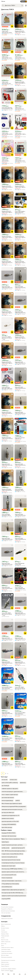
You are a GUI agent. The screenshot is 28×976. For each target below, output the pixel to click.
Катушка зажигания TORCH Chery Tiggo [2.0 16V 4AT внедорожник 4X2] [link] (20, 237)
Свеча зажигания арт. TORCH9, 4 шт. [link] (20, 438)
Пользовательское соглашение (8, 960)
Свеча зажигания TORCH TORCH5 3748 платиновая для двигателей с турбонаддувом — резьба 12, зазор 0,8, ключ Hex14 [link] (20, 588)
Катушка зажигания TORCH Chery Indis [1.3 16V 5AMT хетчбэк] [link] (7, 413)
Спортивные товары (5, 949)
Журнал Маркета (5, 966)
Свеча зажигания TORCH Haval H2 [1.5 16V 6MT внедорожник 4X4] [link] (20, 464)
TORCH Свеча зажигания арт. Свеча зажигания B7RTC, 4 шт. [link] (20, 160)
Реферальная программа (6, 918)
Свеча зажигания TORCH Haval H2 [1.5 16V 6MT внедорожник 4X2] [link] (20, 312)
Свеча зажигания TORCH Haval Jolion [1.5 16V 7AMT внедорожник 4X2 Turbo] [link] (7, 638)
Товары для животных (6, 951)
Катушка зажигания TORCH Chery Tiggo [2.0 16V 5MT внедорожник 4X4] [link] (20, 186)
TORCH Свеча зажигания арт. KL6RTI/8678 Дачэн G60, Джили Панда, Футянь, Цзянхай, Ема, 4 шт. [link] (7, 160)
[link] (4, 779)
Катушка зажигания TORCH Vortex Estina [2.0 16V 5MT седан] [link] (7, 438)
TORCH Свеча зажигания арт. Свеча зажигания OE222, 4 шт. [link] (7, 57)
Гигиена (3, 930)
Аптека (2, 937)
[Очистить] (22, 5)
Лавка (8, 974)
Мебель (3, 926)
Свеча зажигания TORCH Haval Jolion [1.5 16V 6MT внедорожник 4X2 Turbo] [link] (20, 362)
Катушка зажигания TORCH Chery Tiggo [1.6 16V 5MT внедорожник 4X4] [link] (7, 312)
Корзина (19, 974)
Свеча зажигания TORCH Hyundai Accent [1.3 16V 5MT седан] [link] (7, 662)
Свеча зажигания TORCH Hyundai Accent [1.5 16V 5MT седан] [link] (7, 588)
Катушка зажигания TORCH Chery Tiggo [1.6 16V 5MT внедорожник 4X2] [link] (7, 212)
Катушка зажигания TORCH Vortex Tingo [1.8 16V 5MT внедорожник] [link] (20, 262)
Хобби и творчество (5, 941)
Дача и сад (3, 943)
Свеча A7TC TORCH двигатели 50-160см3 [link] (7, 337)
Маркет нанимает (5, 964)
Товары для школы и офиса (7, 947)
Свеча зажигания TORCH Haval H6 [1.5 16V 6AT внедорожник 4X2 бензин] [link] (7, 539)
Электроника (4, 932)
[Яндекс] (11, 971)
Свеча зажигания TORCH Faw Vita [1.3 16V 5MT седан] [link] (7, 464)
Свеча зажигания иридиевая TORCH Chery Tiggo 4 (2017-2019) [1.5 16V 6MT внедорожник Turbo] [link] (6, 515)
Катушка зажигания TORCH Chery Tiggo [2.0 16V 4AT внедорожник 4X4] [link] (20, 337)
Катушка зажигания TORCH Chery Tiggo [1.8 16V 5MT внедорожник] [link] (20, 31)
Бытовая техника (5, 928)
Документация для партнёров (8, 910)
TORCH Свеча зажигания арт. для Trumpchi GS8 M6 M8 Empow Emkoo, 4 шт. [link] (6, 83)
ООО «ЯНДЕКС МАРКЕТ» (10, 968)
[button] (26, 5)
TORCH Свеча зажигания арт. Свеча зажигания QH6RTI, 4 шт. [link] (20, 57)
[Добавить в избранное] (12, 13)
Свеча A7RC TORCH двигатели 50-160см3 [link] (7, 613)
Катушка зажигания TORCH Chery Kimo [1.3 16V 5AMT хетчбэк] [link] (7, 262)
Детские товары (5, 955)
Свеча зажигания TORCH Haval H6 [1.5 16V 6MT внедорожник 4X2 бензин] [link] (7, 287)
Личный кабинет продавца (7, 907)
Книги (2, 945)
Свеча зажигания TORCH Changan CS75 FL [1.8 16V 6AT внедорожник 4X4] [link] (20, 662)
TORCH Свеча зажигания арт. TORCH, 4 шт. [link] (20, 134)
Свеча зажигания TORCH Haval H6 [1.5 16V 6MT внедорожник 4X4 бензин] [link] (7, 764)
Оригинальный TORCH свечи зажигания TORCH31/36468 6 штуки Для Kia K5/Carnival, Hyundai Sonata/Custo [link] (20, 713)
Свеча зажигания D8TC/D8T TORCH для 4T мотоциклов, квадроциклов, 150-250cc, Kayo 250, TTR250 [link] (7, 388)
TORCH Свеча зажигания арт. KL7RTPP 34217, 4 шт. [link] (7, 134)
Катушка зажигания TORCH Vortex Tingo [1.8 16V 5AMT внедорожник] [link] (7, 237)
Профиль (25, 974)
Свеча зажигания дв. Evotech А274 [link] (19, 564)
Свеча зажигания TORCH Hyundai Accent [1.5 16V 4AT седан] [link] (20, 738)
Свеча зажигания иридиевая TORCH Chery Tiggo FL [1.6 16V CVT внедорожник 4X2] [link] (20, 490)
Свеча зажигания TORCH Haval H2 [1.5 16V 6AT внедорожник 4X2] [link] (20, 287)
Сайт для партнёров (5, 912)
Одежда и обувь (5, 933)
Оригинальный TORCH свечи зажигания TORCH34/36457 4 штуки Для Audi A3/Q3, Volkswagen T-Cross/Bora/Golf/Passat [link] (7, 739)
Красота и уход (4, 939)
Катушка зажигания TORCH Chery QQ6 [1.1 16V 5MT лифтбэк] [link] (20, 82)
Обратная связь (4, 962)
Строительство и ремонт (6, 953)
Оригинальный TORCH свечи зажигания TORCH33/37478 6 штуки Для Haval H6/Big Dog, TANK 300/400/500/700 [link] (7, 688)
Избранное (14, 974)
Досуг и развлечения (6, 924)
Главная (3, 974)
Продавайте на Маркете (6, 909)
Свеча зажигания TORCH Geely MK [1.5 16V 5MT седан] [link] (20, 539)
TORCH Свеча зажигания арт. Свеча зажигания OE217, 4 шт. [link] (7, 32)
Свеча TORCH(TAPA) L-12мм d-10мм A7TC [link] (20, 212)
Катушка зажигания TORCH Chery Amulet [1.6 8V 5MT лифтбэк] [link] (7, 186)
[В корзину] (12, 26)
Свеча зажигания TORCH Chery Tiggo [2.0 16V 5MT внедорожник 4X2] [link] (20, 764)
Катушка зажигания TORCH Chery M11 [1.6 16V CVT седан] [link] (6, 490)
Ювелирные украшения (6, 957)
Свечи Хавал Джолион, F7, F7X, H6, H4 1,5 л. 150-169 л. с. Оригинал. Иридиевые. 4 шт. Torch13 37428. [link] (7, 108)
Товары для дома (5, 935)
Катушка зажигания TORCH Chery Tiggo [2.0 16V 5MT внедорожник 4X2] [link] (7, 362)
